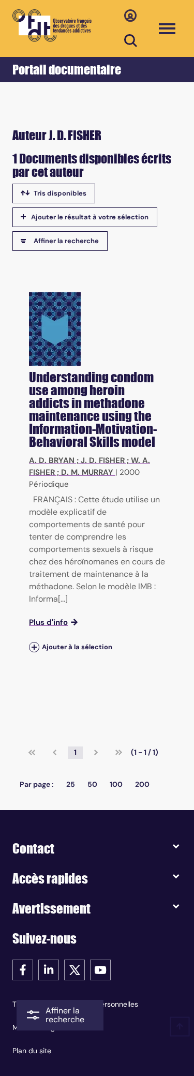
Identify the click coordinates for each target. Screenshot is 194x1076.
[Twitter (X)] (74, 969)
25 (70, 784)
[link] (31, 752)
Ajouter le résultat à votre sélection (89, 217)
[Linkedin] (48, 969)
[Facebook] (22, 969)
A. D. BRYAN (51, 460)
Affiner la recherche (66, 240)
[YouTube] (100, 969)
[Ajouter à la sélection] (34, 646)
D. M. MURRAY (87, 472)
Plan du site (31, 1050)
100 (116, 784)
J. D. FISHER (103, 460)
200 (142, 784)
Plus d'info (48, 622)
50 (92, 784)
